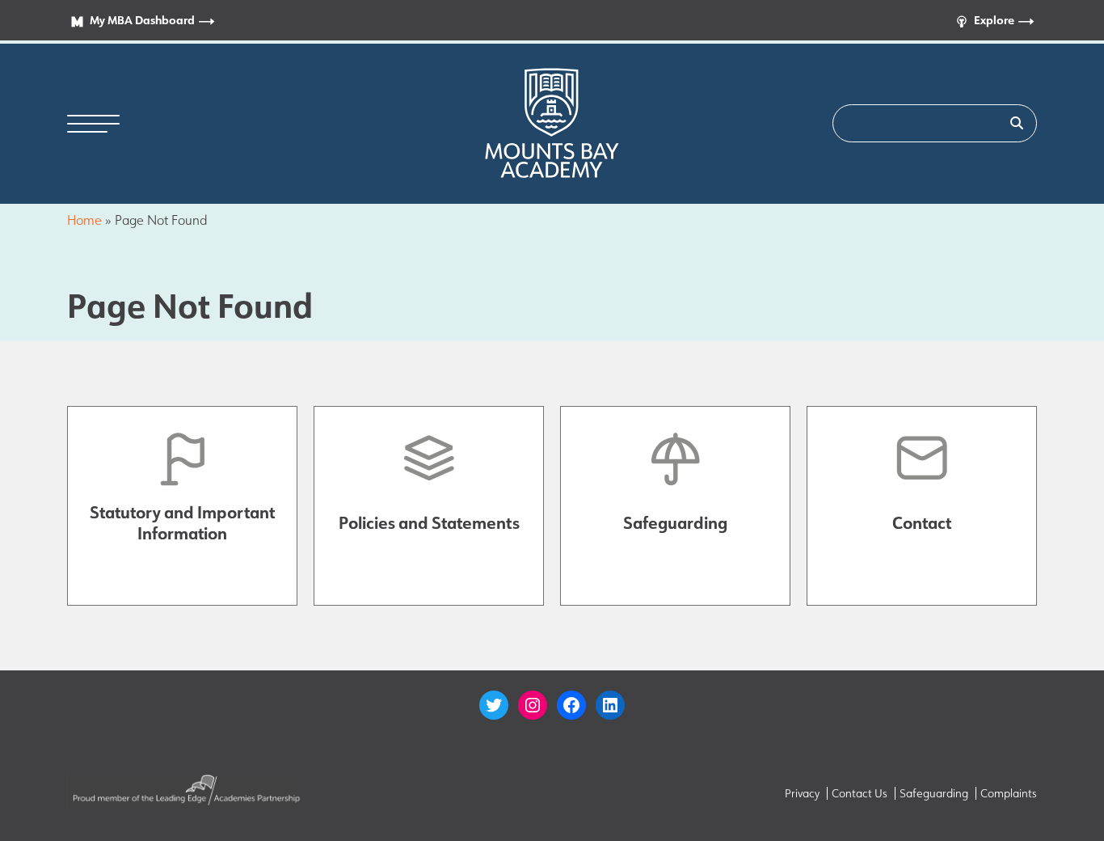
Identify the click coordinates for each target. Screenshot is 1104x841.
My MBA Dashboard (142, 19)
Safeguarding (934, 793)
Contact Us (859, 793)
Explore (994, 19)
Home (84, 220)
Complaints (1008, 793)
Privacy (802, 793)
